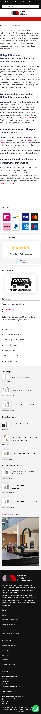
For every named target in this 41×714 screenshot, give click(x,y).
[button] (37, 13)
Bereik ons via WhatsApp (9, 691)
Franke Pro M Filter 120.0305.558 (20, 377)
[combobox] (20, 6)
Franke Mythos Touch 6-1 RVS (20, 424)
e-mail (14, 312)
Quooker (32, 140)
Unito (6, 183)
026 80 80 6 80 (9, 309)
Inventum (28, 118)
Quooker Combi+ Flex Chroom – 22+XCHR (23, 405)
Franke (2, 183)
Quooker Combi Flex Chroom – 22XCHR (22, 390)
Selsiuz (13, 183)
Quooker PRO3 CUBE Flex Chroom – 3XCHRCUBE (24, 502)
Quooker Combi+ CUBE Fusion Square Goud (23, 453)
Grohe (2, 143)
